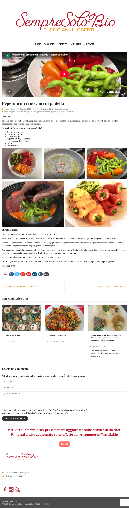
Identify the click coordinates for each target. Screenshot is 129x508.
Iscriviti (64, 444)
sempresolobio (9, 109)
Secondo (58, 109)
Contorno (44, 109)
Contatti (89, 44)
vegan (65, 109)
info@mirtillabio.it (14, 476)
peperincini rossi (43, 112)
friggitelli (12, 112)
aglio (6, 112)
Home (38, 44)
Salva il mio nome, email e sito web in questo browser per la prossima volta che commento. (43, 376)
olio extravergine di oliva (26, 112)
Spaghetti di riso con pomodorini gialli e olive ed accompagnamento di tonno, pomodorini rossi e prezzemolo (105, 337)
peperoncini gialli (57, 112)
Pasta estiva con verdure (56, 335)
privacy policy (9, 501)
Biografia (49, 44)
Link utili (76, 44)
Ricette (63, 44)
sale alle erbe (70, 112)
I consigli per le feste (12, 335)
